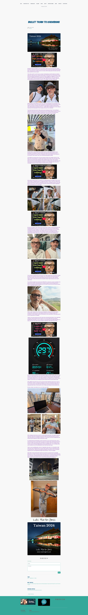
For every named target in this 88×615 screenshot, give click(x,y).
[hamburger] (16, 1)
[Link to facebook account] (55, 599)
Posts (31, 28)
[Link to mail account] (60, 599)
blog (28, 578)
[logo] (44, 1)
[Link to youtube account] (62, 599)
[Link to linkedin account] (59, 599)
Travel (35, 578)
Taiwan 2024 (32, 578)
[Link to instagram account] (64, 599)
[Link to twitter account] (57, 599)
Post (59, 572)
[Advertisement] (43, 14)
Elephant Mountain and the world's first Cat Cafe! (34, 590)
